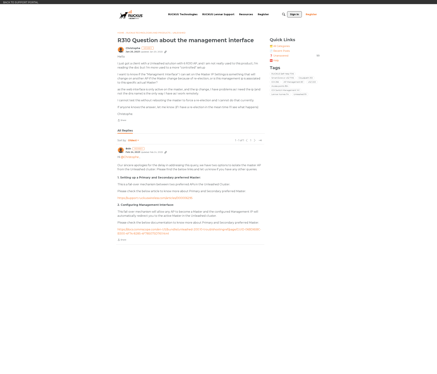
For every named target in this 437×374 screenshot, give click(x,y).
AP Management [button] (293, 82)
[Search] (284, 14)
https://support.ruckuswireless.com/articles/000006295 (155, 198)
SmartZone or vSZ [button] (282, 78)
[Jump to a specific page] (260, 140)
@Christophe (130, 157)
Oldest (132, 140)
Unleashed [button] (300, 94)
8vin (128, 148)
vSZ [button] (312, 82)
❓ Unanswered (295, 55)
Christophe (133, 48)
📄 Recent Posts (280, 50)
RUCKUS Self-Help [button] (282, 73)
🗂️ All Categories (280, 46)
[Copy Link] (165, 51)
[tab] (125, 131)
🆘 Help (274, 60)
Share (121, 120)
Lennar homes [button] (280, 94)
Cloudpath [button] (306, 78)
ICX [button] (275, 82)
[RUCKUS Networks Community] (131, 14)
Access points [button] (279, 86)
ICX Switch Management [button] (285, 90)
